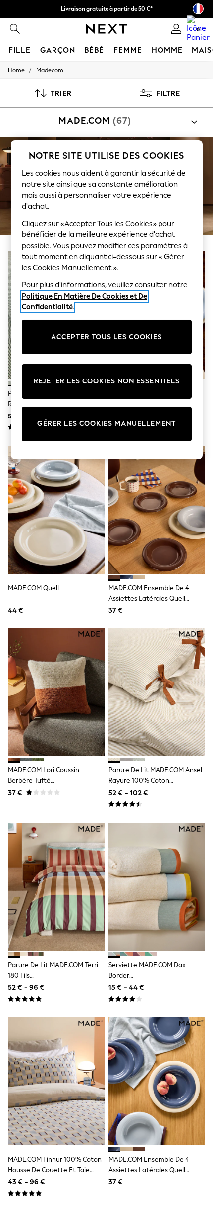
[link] (15, 28)
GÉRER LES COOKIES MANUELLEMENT (106, 423)
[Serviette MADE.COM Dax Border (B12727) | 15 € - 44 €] (156, 887)
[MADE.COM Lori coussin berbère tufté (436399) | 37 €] (56, 692)
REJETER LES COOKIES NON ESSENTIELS (107, 381)
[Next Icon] (106, 29)
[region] (107, 299)
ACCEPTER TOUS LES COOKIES (106, 337)
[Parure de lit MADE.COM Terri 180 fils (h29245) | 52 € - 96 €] (56, 887)
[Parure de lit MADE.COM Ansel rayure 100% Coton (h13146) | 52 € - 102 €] (156, 692)
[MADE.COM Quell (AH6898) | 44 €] (56, 510)
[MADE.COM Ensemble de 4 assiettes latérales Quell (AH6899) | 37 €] (156, 1081)
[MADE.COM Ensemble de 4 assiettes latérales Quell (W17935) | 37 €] (156, 510)
